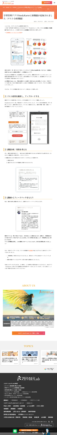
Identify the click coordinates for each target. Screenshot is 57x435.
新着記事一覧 (8, 7)
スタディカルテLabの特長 (11, 383)
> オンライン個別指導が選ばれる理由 (12, 385)
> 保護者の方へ (29, 403)
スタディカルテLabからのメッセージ (14, 403)
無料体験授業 (7, 411)
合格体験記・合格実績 (19, 406)
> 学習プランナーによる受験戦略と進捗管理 (14, 387)
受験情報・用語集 (27, 417)
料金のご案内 (7, 406)
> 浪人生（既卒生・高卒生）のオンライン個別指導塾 (16, 393)
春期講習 (6, 408)
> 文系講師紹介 (23, 400)
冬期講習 (20, 408)
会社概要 (43, 417)
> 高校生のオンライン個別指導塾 (29, 392)
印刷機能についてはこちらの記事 (14, 32)
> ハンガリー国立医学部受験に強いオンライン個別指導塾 (17, 397)
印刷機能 (31, 250)
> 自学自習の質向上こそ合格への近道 (12, 390)
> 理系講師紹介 (14, 400)
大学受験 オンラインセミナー (26, 414)
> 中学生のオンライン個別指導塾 (11, 392)
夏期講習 (13, 408)
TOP (4, 7)
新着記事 (36, 417)
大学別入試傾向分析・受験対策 (12, 417)
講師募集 (50, 417)
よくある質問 (30, 406)
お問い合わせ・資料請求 (19, 411)
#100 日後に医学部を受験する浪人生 (39, 421)
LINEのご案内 (40, 406)
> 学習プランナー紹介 (35, 400)
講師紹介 (6, 400)
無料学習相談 (31, 411)
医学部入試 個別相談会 (10, 414)
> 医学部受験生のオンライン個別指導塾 (13, 395)
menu (54, 3)
